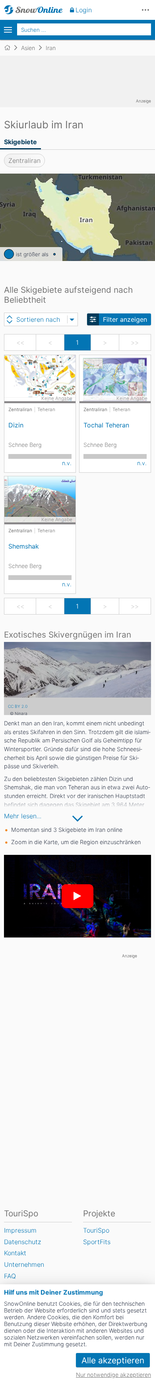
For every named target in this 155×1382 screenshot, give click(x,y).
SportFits (96, 1242)
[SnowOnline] (33, 10)
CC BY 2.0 (17, 706)
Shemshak (23, 546)
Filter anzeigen (125, 319)
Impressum (20, 1230)
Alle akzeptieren (112, 1360)
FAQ (10, 1276)
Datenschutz (22, 1242)
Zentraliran (24, 160)
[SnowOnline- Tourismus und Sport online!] (10, 47)
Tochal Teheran (106, 425)
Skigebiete (20, 142)
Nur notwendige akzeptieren (113, 1374)
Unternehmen (24, 1264)
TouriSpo (96, 1230)
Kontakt (15, 1253)
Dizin (15, 425)
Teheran (46, 409)
